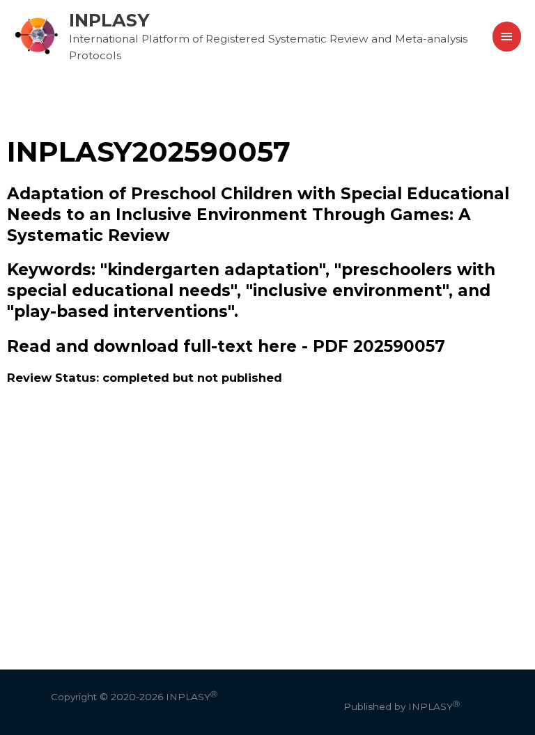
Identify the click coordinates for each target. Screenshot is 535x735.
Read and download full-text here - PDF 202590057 (226, 346)
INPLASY (109, 20)
